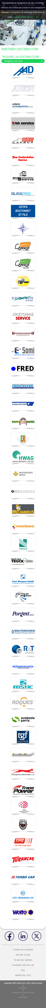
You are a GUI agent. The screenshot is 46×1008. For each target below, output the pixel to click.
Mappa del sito (23, 975)
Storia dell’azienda (23, 949)
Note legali (23, 997)
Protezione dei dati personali (23, 992)
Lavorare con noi (21, 965)
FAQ (23, 970)
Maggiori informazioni (23, 17)
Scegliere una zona (13, 61)
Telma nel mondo (23, 960)
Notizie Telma (23, 955)
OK (37, 17)
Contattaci (23, 988)
